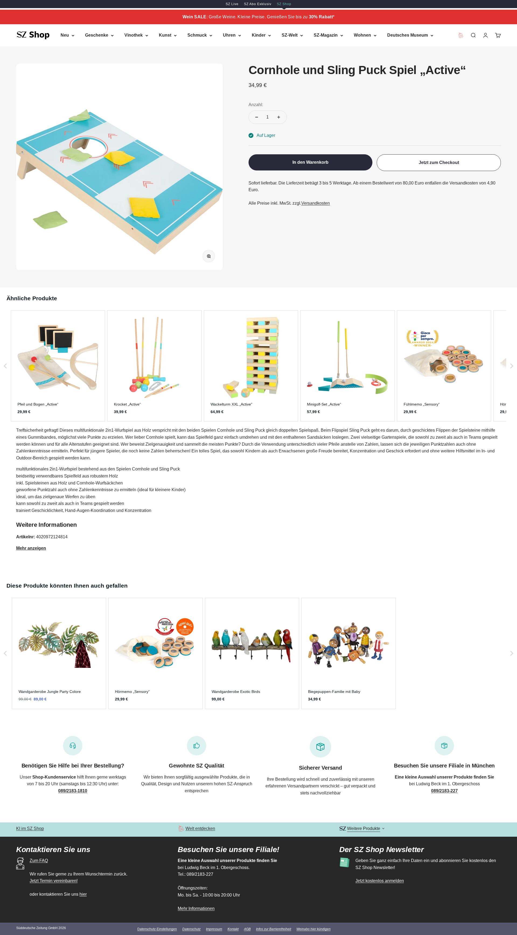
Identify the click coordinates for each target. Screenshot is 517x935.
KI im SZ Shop (30, 828)
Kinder (259, 35)
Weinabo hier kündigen (313, 929)
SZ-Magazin (326, 35)
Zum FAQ (39, 860)
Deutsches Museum (407, 35)
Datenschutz (191, 929)
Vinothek (133, 35)
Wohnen (362, 35)
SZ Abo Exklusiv (257, 4)
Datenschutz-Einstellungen (157, 929)
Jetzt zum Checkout (439, 162)
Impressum (214, 929)
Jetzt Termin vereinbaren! (54, 880)
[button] (5, 366)
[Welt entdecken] (181, 828)
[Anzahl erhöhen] (279, 117)
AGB (247, 929)
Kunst (165, 35)
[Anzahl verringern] (256, 117)
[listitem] (58, 365)
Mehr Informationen (196, 908)
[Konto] (485, 35)
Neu (65, 35)
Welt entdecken (200, 828)
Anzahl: (256, 104)
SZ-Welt (290, 35)
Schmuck (197, 35)
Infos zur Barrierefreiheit (273, 929)
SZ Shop (284, 4)
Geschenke (96, 35)
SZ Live (232, 4)
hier (83, 894)
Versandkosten (315, 203)
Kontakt (233, 929)
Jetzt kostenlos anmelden (379, 880)
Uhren (229, 35)
